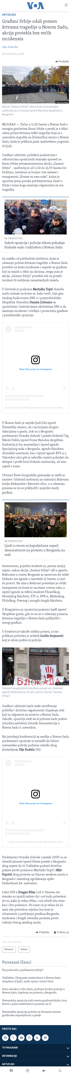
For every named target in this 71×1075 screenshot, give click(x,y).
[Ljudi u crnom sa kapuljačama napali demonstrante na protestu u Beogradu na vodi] (35, 519)
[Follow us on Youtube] (21, 1037)
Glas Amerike (10, 47)
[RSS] (37, 1037)
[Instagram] (27, 1070)
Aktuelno (9, 15)
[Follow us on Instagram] (29, 1037)
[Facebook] (11, 1070)
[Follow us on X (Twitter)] (13, 1037)
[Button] (62, 61)
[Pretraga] (60, 1070)
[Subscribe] (45, 1037)
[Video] (44, 1070)
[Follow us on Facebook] (5, 1037)
